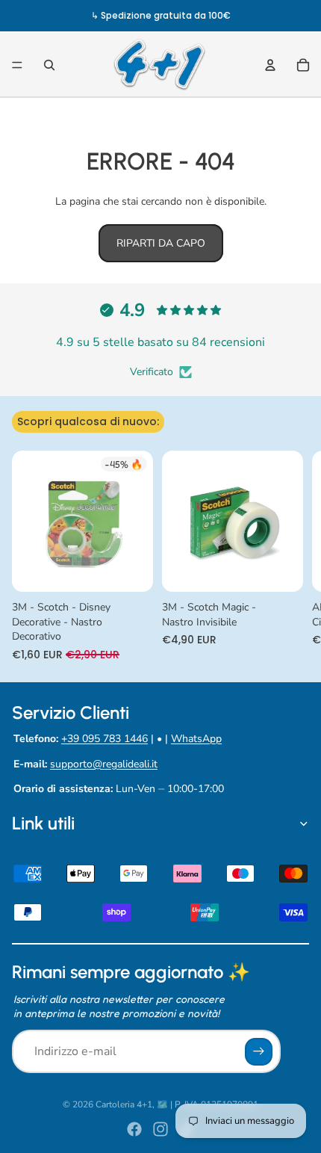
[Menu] (17, 65)
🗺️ (162, 1104)
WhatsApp (196, 739)
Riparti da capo (160, 243)
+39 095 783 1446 (104, 739)
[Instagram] (160, 1129)
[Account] (270, 65)
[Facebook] (134, 1129)
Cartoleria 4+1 (124, 1104)
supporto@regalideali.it (104, 764)
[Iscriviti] (258, 1052)
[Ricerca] (49, 65)
